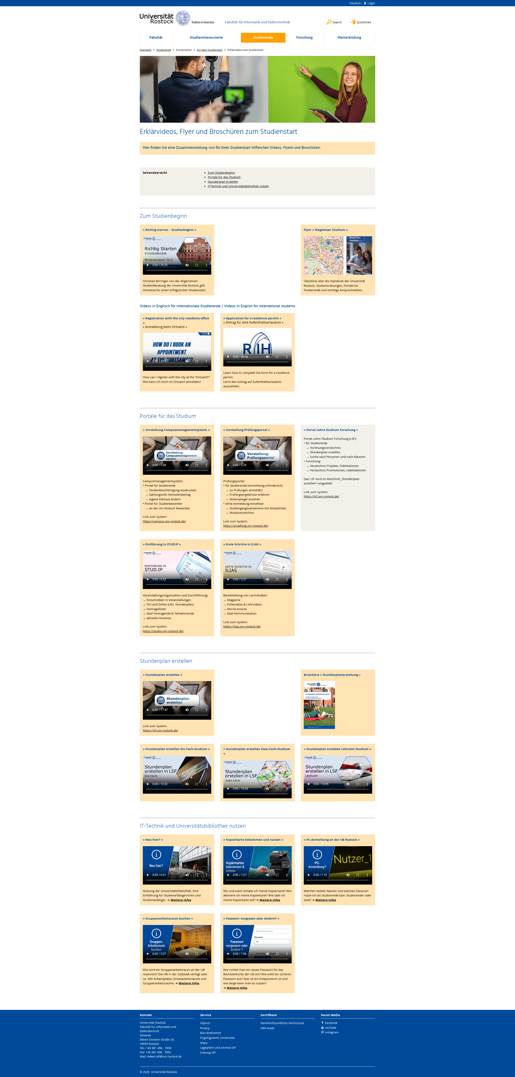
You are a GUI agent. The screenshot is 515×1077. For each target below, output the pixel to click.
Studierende (263, 38)
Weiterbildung (349, 38)
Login (371, 3)
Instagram (332, 1032)
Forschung (304, 38)
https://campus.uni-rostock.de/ (164, 521)
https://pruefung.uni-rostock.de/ (245, 526)
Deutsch (356, 3)
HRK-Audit (267, 1028)
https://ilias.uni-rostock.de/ (242, 626)
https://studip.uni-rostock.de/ (163, 631)
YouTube (330, 1028)
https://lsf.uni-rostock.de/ (321, 496)
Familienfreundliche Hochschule (282, 1023)
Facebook (331, 1023)
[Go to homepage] (177, 18)
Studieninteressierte (206, 38)
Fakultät (156, 38)
